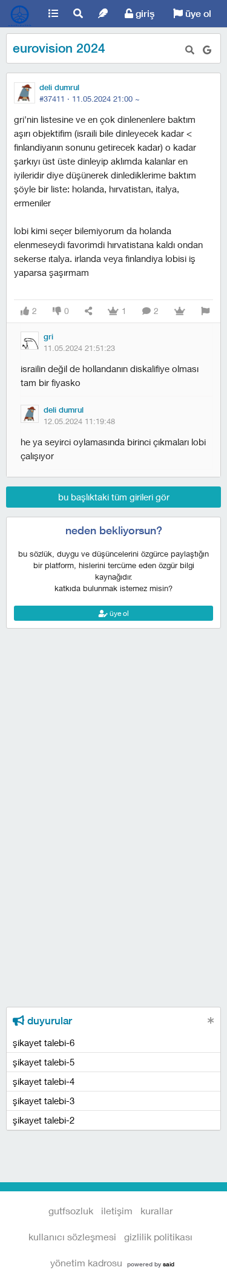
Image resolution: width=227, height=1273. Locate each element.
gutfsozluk (20, 14)
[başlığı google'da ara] (207, 50)
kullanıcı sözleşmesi (72, 1236)
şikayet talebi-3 (43, 1100)
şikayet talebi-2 (43, 1119)
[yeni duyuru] (211, 1020)
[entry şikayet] (205, 311)
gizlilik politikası (158, 1236)
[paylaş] (88, 311)
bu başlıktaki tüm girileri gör (113, 496)
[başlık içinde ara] (189, 50)
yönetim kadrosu (86, 1262)
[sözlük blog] (103, 14)
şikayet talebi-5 (43, 1061)
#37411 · (89, 98)
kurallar (156, 1210)
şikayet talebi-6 (43, 1042)
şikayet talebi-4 (43, 1081)
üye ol (197, 13)
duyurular (48, 1021)
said (168, 1264)
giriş (143, 13)
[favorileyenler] (180, 311)
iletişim (117, 1210)
